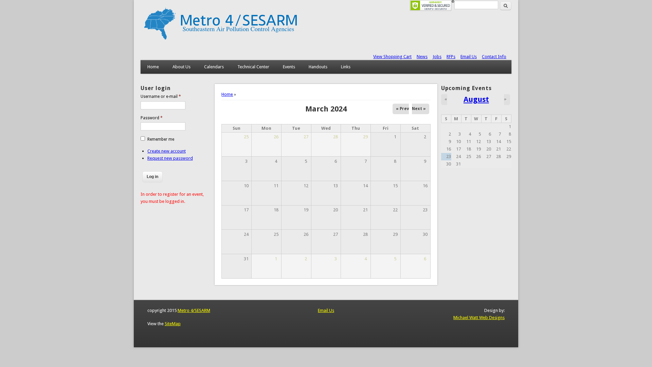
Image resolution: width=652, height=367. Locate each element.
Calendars (214, 66)
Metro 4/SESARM (194, 310)
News (422, 56)
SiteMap (173, 323)
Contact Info (494, 56)
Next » (419, 108)
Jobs (437, 56)
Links (345, 66)
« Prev (402, 108)
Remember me (160, 139)
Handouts (318, 66)
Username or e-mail (161, 96)
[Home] (220, 39)
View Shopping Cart (392, 56)
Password (152, 118)
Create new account (166, 151)
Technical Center (253, 66)
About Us (182, 66)
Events (289, 66)
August (476, 99)
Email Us (468, 56)
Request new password (170, 158)
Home (153, 66)
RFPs (451, 56)
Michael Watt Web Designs (479, 317)
